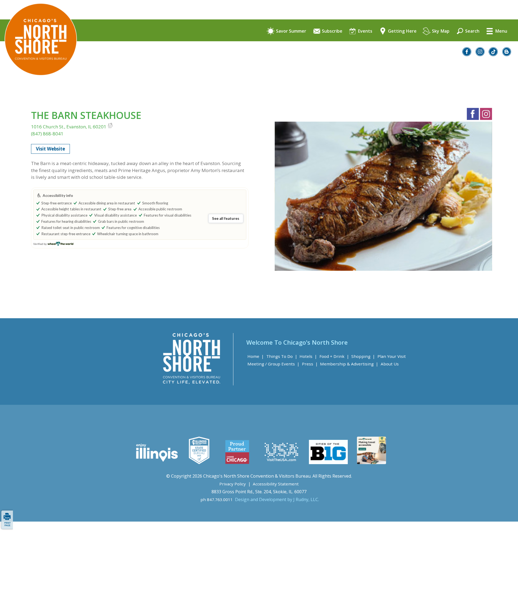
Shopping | (363, 356)
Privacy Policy (232, 484)
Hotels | (308, 356)
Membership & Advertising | (349, 364)
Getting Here (402, 31)
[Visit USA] (282, 462)
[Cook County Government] (199, 462)
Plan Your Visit (391, 356)
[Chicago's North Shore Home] (38, 90)
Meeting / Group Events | (273, 364)
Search (471, 31)
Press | (310, 364)
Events (364, 31)
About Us (390, 364)
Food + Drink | (334, 356)
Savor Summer (290, 31)
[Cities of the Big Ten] (328, 462)
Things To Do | (281, 356)
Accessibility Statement (276, 484)
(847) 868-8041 (47, 134)
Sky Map (440, 31)
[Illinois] (156, 462)
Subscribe (331, 31)
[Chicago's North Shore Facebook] (467, 54)
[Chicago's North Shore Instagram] (480, 54)
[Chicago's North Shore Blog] (507, 54)
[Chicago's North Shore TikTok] (493, 54)
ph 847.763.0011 (216, 499)
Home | (255, 356)
